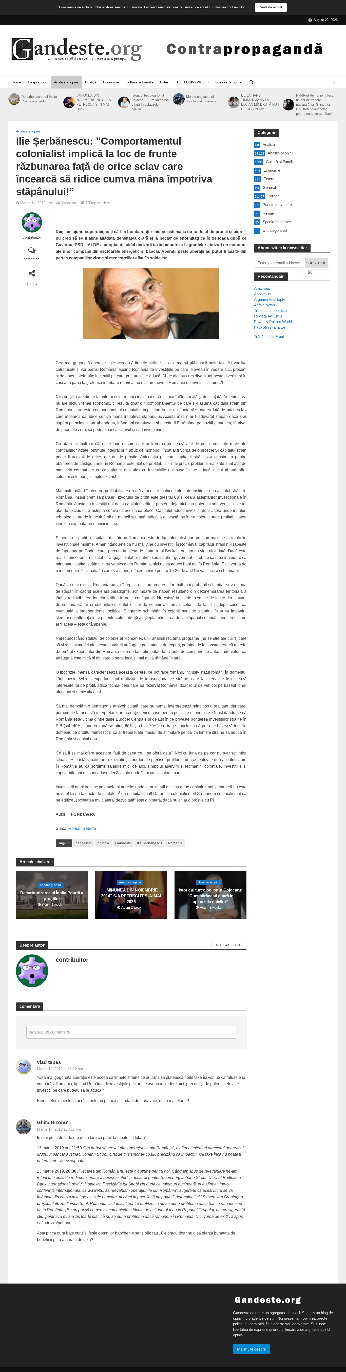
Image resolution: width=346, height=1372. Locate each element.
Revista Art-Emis (268, 316)
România (175, 843)
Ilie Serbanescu (149, 843)
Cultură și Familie (139, 82)
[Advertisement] (292, 435)
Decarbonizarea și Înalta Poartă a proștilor (39, 99)
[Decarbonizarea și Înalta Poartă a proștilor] (13, 99)
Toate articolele (229, 945)
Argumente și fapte (269, 299)
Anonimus (262, 294)
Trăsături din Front (269, 336)
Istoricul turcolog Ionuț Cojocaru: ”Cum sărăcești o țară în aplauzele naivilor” (150, 102)
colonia (103, 843)
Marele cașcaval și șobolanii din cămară (201, 99)
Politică (91, 82)
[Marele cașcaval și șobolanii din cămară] (178, 99)
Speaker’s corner (229, 82)
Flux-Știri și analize (269, 327)
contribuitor (32, 237)
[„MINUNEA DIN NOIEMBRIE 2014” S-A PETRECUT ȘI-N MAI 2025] (68, 102)
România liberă (81, 828)
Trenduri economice (270, 310)
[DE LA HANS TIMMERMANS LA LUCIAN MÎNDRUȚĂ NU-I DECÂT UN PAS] (233, 102)
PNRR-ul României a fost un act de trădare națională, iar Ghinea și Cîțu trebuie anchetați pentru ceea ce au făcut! (314, 105)
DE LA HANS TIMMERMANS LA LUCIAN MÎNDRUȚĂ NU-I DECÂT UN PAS (260, 102)
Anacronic (262, 288)
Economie (111, 82)
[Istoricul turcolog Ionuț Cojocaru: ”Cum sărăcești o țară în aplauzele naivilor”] (123, 102)
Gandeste (123, 843)
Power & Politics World (273, 321)
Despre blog (37, 82)
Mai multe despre (251, 1349)
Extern (165, 82)
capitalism (84, 843)
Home (16, 82)
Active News (264, 305)
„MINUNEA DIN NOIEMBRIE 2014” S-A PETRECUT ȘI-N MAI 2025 (93, 102)
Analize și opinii (66, 82)
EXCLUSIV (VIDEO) (193, 82)
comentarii (32, 259)
